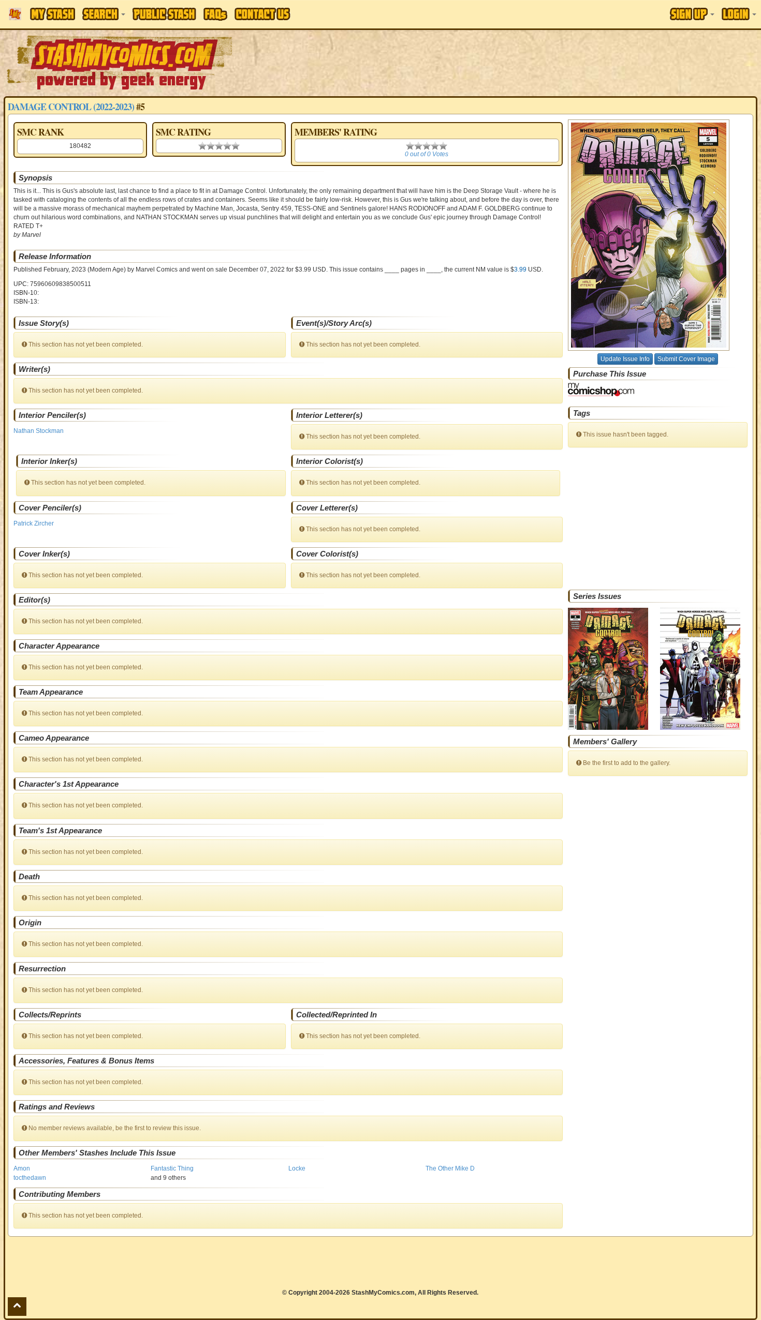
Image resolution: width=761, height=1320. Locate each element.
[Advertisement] (537, 62)
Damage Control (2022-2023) (71, 106)
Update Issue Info (625, 359)
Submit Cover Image (686, 359)
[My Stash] (52, 14)
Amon (21, 1168)
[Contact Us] (262, 14)
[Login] (739, 14)
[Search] (104, 14)
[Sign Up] (692, 14)
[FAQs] (215, 14)
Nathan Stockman (38, 430)
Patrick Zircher (33, 523)
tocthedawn (29, 1177)
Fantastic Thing (172, 1168)
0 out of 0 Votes (426, 154)
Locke (296, 1168)
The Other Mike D (450, 1168)
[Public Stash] (164, 14)
